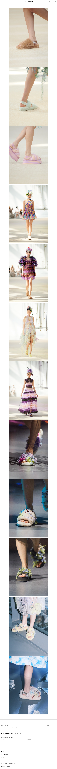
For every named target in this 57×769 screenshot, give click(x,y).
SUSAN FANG (7, 763)
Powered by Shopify (13, 763)
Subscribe (29, 739)
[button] (2, 1)
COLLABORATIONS (8, 733)
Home (2, 733)
